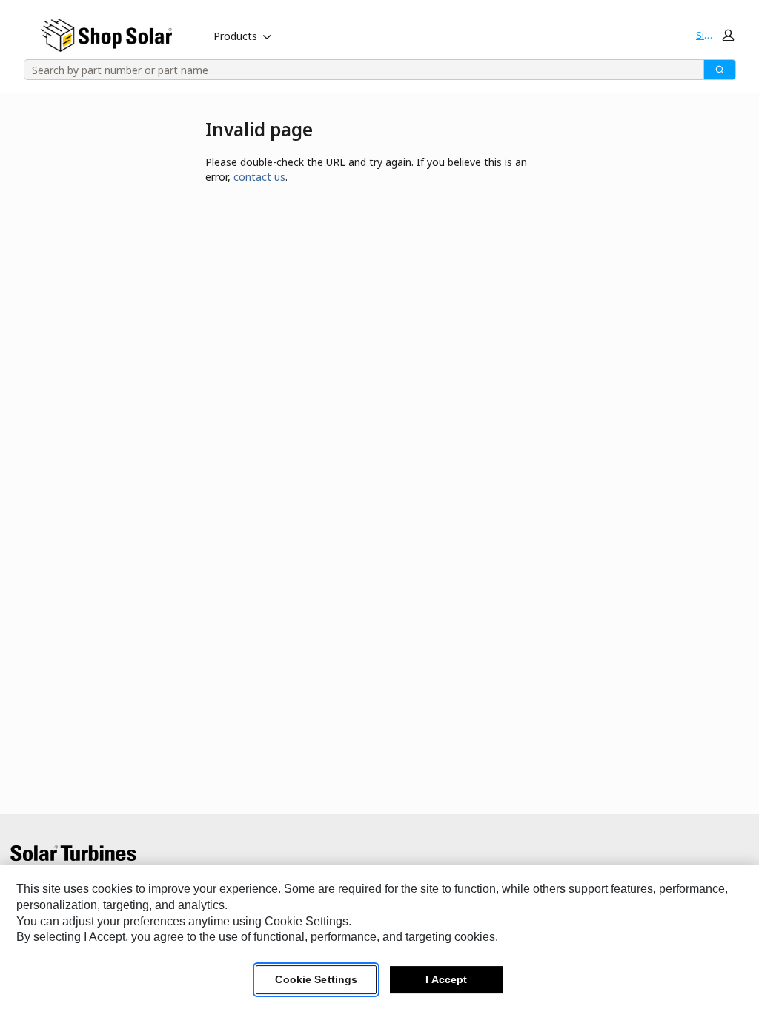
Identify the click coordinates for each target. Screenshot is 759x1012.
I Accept (446, 979)
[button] (714, 35)
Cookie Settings (316, 979)
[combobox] (358, 69)
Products (235, 36)
